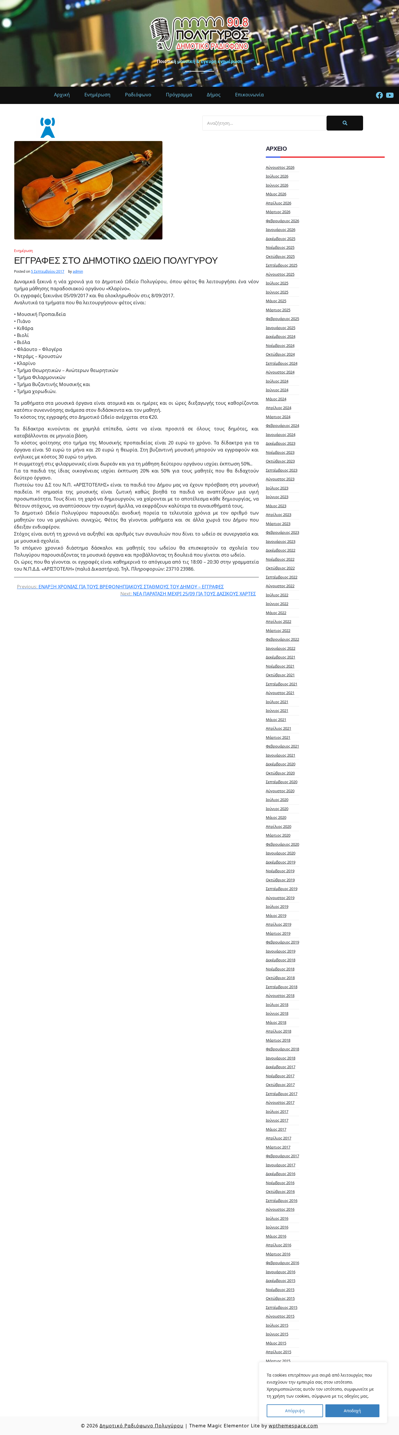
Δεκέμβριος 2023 (280, 443)
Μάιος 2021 (276, 719)
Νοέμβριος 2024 (280, 345)
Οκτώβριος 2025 (280, 256)
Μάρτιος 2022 (278, 630)
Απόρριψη (295, 1410)
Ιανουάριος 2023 (280, 541)
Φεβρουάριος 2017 (282, 1155)
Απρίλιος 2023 (278, 514)
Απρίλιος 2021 (278, 728)
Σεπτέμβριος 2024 (281, 363)
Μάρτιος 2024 (278, 416)
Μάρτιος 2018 (278, 1040)
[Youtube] (389, 95)
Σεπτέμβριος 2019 (281, 888)
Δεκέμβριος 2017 (280, 1066)
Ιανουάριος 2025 (280, 327)
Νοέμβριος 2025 (280, 247)
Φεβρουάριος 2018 (282, 1049)
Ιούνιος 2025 (277, 292)
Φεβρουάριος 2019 (282, 942)
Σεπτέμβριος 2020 (281, 781)
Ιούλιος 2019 (277, 906)
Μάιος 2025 (276, 300)
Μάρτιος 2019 (278, 933)
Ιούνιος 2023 (277, 496)
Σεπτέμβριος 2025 (281, 265)
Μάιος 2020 (276, 817)
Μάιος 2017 (276, 1129)
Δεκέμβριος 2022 (280, 550)
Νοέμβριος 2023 (280, 452)
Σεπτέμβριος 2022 (281, 577)
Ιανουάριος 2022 (280, 648)
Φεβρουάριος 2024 (282, 425)
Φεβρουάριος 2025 (282, 318)
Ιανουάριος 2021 (280, 755)
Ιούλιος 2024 (277, 381)
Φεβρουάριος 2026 (282, 220)
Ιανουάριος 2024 (280, 434)
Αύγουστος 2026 (280, 167)
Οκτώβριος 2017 (280, 1084)
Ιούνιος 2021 (277, 710)
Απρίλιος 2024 (278, 407)
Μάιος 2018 (276, 1022)
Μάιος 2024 (276, 399)
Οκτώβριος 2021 (280, 674)
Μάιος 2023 (276, 505)
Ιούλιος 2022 (277, 594)
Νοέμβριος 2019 (280, 870)
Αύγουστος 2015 (280, 1316)
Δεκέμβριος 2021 (280, 657)
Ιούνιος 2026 (277, 185)
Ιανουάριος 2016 (280, 1271)
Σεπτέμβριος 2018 (281, 986)
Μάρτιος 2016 (278, 1254)
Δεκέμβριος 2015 (280, 1280)
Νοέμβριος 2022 (280, 559)
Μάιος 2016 (276, 1236)
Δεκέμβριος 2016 (280, 1173)
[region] (323, 1392)
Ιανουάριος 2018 (280, 1058)
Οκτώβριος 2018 (280, 977)
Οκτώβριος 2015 (280, 1298)
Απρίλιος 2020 (278, 826)
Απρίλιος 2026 (278, 203)
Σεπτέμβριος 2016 (281, 1200)
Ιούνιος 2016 (277, 1227)
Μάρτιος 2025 (278, 309)
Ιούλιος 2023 (277, 488)
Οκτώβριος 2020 (280, 773)
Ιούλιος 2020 (277, 799)
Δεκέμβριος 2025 (280, 238)
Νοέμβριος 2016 (280, 1182)
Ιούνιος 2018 (277, 1013)
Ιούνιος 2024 (277, 389)
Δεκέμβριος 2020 (280, 764)
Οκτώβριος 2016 (280, 1191)
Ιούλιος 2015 (277, 1325)
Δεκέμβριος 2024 (280, 336)
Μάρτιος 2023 (278, 523)
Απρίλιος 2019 (278, 924)
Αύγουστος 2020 (280, 790)
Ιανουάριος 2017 (280, 1165)
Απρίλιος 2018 (278, 1031)
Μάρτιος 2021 (278, 737)
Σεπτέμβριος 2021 (281, 684)
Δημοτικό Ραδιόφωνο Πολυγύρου (141, 1425)
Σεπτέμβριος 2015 (281, 1307)
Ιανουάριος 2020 (280, 853)
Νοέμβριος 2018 (280, 969)
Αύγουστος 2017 (280, 1102)
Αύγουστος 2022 (280, 585)
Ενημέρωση (23, 250)
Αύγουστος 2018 (280, 995)
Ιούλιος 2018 (277, 1004)
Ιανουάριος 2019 (280, 951)
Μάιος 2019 (276, 915)
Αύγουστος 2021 (280, 692)
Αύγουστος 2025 (280, 274)
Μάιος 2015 (276, 1343)
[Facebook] (379, 95)
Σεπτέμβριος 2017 (281, 1093)
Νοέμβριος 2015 (280, 1289)
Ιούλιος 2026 (277, 176)
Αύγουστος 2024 (280, 372)
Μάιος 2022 (276, 612)
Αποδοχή (352, 1410)
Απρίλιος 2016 (278, 1245)
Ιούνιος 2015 (277, 1334)
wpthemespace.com (293, 1425)
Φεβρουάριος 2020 (282, 844)
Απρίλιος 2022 (278, 621)
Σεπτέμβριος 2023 (281, 470)
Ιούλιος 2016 (277, 1218)
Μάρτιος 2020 (278, 835)
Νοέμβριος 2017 (280, 1075)
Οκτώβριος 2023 (280, 461)
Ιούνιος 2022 (277, 603)
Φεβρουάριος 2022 (282, 639)
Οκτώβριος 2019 (280, 879)
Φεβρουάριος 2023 (282, 532)
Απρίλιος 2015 (278, 1351)
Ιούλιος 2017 (277, 1111)
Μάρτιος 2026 (278, 211)
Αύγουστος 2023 (280, 479)
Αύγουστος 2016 (280, 1209)
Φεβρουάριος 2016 (282, 1262)
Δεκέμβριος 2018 (280, 960)
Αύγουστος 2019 (280, 897)
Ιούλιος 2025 (277, 283)
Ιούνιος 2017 (277, 1120)
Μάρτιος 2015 (278, 1360)
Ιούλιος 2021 (277, 701)
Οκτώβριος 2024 (280, 354)
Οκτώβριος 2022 (280, 568)
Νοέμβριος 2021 (280, 666)
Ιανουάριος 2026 (280, 229)
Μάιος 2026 (276, 194)
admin (78, 271)
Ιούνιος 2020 (277, 808)
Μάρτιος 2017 (278, 1147)
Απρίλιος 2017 (278, 1138)
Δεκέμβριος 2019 (280, 862)
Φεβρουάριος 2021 (282, 746)
